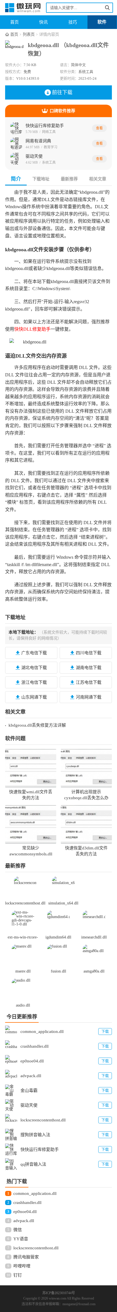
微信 (17, 1229)
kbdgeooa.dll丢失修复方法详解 (37, 725)
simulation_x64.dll (63, 903)
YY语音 (20, 1239)
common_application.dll (35, 1193)
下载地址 (40, 179)
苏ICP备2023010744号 (58, 1293)
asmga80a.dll (94, 971)
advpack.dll (23, 1220)
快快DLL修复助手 (32, 329)
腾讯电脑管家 (26, 1257)
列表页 (29, 34)
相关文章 (97, 179)
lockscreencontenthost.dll (25, 903)
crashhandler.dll (27, 1202)
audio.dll (23, 1005)
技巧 (72, 22)
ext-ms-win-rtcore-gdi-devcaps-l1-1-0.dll (23, 937)
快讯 (43, 22)
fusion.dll (58, 971)
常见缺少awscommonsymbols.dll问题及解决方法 (30, 854)
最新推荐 (69, 179)
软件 (101, 22)
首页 (14, 22)
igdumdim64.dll (58, 937)
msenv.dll (23, 971)
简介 (16, 179)
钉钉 (17, 1275)
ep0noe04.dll (25, 1211)
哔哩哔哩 (21, 1266)
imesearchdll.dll (94, 937)
